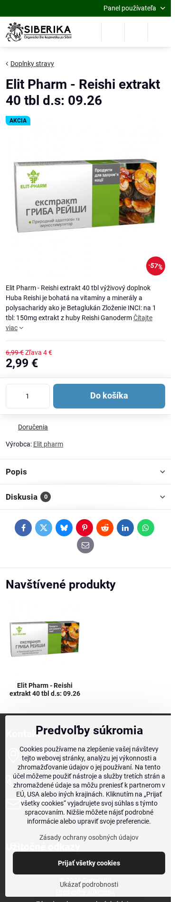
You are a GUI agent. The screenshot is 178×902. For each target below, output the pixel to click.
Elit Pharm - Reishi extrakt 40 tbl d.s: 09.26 (44, 690)
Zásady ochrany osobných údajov (89, 837)
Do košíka (109, 395)
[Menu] (159, 31)
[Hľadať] (113, 31)
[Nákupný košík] (136, 31)
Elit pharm (48, 444)
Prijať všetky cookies (89, 863)
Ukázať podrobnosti (89, 884)
